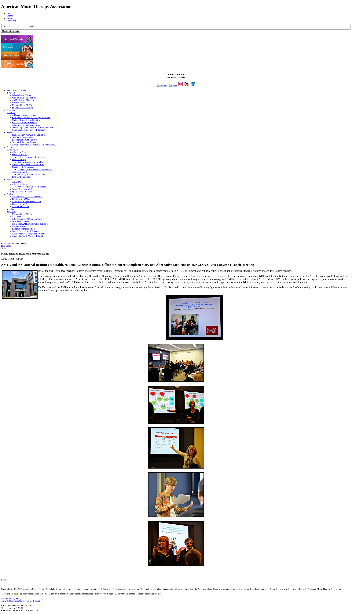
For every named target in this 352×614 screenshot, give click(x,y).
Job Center (16, 216)
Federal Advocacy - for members (32, 157)
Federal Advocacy (20, 154)
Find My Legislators (21, 177)
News (9, 18)
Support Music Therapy (22, 107)
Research (11, 132)
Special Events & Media (22, 189)
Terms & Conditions (10, 601)
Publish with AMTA (21, 199)
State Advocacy (19, 159)
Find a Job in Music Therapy (24, 122)
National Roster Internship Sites (26, 120)
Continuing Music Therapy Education (28, 130)
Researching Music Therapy (24, 140)
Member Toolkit (19, 226)
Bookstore (11, 194)
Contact (10, 16)
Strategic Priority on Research (25, 142)
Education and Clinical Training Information (31, 117)
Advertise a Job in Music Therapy (27, 125)
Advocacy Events (20, 172)
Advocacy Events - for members (32, 174)
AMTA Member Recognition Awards (28, 234)
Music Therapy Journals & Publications (29, 135)
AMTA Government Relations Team (28, 164)
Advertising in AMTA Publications (27, 196)
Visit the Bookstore (20, 206)
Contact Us (24, 601)
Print (3, 246)
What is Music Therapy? (22, 95)
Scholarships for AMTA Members (27, 219)
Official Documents (20, 221)
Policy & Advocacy (12, 148)
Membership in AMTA (22, 105)
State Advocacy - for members (31, 162)
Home (9, 13)
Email (8, 246)
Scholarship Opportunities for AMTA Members (32, 127)
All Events (16, 182)
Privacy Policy (15, 598)
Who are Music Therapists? (24, 98)
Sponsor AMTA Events (22, 192)
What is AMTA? (19, 103)
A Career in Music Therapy (24, 115)
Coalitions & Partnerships (23, 167)
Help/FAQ (11, 21)
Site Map (5, 598)
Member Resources (11, 210)
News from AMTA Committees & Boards (30, 224)
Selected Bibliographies (22, 137)
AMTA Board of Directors (23, 100)
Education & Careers (11, 111)
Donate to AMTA (20, 204)
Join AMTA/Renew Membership (26, 201)
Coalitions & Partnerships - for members (35, 169)
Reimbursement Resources (23, 229)
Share (3, 248)
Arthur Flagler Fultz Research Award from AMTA (34, 145)
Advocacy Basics (19, 152)
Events (10, 179)
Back (3, 580)
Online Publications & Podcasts (25, 231)
